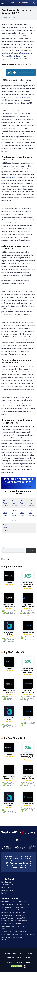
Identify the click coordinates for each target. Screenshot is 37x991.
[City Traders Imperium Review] (28, 602)
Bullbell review (18, 923)
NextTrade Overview (7, 901)
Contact (27, 957)
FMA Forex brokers (5, 503)
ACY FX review (5, 929)
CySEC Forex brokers (31, 503)
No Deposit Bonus (7, 890)
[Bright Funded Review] (9, 630)
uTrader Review (6, 923)
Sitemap (29, 953)
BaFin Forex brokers (5, 512)
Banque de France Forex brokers (14, 515)
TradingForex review (7, 926)
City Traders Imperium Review (28, 605)
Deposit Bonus (6, 887)
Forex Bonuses (6, 882)
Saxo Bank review (7, 907)
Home (3, 16)
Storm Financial (10, 177)
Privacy (7, 953)
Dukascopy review (21, 932)
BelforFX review (17, 934)
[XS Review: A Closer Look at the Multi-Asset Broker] (28, 580)
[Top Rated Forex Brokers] (18, 2)
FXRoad (9, 583)
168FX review (5, 937)
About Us (21, 953)
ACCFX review (20, 915)
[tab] (17, 558)
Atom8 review (21, 901)
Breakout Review (28, 632)
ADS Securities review (22, 921)
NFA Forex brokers (14, 503)
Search (3, 547)
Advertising (10, 957)
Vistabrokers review (21, 907)
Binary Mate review (19, 929)
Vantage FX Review (22, 918)
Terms (14, 953)
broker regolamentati (23, 97)
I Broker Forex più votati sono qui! (15, 16)
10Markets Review (7, 932)
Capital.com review (7, 915)
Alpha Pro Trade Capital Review (9, 605)
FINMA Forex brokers (5, 527)
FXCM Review (20, 912)
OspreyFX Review (21, 926)
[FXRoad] (9, 580)
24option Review (17, 910)
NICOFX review (29, 934)
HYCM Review (5, 934)
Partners (19, 957)
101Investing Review (8, 904)
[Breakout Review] (28, 630)
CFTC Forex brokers (22, 503)
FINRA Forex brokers (22, 512)
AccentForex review (7, 918)
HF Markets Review (23, 904)
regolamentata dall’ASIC (9, 59)
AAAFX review (5, 910)
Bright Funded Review (9, 633)
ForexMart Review (17, 937)
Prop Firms (4, 893)
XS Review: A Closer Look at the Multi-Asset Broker (27, 584)
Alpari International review (9, 940)
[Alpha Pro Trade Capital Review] (9, 602)
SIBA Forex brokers (31, 512)
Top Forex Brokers (7, 885)
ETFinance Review (7, 921)
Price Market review (7, 912)
